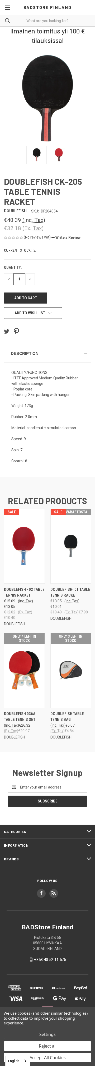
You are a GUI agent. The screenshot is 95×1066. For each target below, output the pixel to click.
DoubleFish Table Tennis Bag (67, 716)
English (13, 1061)
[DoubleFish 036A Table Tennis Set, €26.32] (24, 670)
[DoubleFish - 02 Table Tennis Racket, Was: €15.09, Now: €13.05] (24, 546)
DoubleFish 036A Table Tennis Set (19, 716)
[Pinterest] (16, 331)
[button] (65, 237)
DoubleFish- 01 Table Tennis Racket (70, 592)
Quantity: (13, 267)
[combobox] (17, 1061)
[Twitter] (6, 331)
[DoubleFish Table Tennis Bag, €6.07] (70, 670)
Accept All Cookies (48, 1057)
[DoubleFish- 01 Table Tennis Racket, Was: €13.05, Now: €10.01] (70, 546)
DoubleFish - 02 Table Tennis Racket (24, 592)
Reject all (47, 1046)
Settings (47, 1034)
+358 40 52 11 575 (50, 959)
